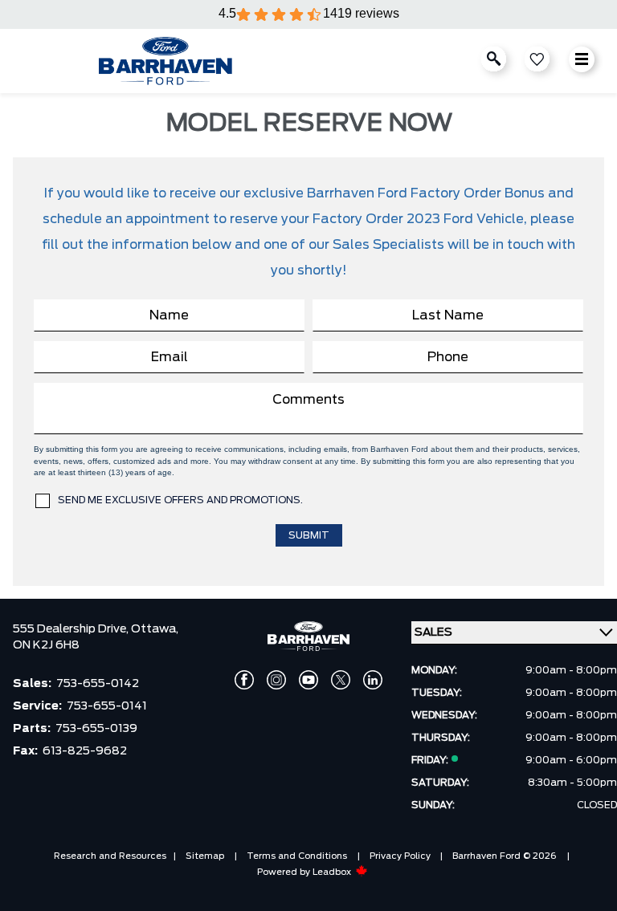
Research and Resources (110, 856)
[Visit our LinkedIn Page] (372, 679)
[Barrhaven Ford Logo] (165, 61)
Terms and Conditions (297, 856)
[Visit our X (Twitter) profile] (340, 679)
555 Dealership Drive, (72, 629)
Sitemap (205, 856)
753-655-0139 (96, 728)
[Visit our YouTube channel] (308, 679)
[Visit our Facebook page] (244, 679)
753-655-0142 (97, 683)
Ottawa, (154, 629)
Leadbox (333, 872)
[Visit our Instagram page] (276, 679)
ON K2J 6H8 (46, 645)
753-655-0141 (107, 706)
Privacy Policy (400, 856)
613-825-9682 (85, 751)
